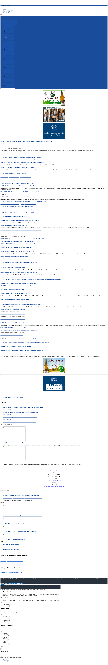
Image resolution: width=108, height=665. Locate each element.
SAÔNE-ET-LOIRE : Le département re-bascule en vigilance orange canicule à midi (18, 283)
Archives (5, 659)
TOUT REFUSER (20, 583)
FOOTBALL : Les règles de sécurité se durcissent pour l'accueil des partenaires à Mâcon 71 (22, 498)
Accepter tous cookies (5, 657)
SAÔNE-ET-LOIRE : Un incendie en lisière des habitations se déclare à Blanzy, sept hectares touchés (21, 180)
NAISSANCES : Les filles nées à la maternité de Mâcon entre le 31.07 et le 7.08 (19, 422)
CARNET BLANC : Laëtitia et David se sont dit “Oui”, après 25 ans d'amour (19, 531)
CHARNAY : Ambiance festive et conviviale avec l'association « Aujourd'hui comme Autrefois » (20, 230)
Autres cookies (39, 589)
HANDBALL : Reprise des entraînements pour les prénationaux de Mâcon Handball (21, 495)
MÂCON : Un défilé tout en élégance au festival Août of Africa (13, 225)
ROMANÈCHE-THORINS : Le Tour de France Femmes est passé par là (15, 293)
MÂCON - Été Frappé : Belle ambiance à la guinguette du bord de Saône (15, 177)
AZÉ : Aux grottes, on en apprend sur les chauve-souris (12, 289)
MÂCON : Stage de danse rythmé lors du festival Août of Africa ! (14, 216)
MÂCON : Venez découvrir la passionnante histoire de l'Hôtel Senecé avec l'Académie (18, 262)
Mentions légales (6, 661)
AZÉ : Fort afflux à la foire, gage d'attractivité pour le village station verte (16, 353)
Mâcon (4, 7)
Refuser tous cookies (14, 657)
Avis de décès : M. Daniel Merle (11, 544)
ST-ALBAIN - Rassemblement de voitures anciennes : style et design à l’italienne (17, 285)
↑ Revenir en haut (4, 663)
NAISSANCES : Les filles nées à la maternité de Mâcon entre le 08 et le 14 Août (23, 407)
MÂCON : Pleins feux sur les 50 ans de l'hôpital (13, 397)
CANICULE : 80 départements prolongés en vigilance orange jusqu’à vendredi (17, 241)
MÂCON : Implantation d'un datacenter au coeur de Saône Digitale (17, 461)
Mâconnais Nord (6, 11)
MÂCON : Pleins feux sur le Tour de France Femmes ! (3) (12, 314)
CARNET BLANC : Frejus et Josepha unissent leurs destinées (16, 523)
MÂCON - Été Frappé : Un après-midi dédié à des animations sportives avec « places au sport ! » (20, 157)
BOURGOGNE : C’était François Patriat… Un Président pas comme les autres (17, 183)
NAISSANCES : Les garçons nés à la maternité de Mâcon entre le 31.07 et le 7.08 (20, 417)
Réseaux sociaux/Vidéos (30, 589)
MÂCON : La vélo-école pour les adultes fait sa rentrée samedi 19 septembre (16, 206)
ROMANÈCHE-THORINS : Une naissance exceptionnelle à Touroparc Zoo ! (16, 247)
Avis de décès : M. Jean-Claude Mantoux (11, 549)
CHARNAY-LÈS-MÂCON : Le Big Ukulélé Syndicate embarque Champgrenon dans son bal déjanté (22, 162)
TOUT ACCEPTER (11, 583)
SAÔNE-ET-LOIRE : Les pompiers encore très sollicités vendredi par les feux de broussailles (20, 220)
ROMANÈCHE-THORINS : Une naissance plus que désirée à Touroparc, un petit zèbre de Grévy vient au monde (24, 191)
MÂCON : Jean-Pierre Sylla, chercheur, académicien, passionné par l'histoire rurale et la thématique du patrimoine (24, 342)
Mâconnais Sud (6, 12)
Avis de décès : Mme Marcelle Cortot (11, 546)
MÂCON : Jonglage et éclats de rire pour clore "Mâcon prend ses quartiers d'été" (17, 251)
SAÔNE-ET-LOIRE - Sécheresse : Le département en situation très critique (16, 209)
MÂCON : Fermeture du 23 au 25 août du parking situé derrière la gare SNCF (17, 212)
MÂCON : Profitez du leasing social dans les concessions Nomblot (14, 256)
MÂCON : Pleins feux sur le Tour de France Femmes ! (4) (12, 309)
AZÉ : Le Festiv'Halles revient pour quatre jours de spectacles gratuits (15, 196)
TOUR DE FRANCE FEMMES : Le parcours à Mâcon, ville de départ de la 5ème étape (19, 330)
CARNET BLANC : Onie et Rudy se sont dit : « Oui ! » (15, 539)
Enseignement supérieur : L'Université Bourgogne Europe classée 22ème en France (18, 204)
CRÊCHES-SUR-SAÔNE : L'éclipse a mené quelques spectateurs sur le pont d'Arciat (18, 243)
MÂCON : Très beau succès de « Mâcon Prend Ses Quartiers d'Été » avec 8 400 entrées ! (19, 272)
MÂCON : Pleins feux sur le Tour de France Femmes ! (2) (12, 319)
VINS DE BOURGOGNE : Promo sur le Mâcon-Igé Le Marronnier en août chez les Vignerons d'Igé (21, 350)
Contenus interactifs (21, 589)
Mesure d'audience (13, 589)
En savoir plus (71, 579)
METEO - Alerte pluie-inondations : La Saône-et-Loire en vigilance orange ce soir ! (27, 141)
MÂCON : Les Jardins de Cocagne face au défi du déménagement (17, 442)
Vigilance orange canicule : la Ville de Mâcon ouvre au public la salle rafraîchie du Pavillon (19, 259)
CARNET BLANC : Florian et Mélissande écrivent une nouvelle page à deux (22, 516)
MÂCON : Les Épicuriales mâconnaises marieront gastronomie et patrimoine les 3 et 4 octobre (20, 185)
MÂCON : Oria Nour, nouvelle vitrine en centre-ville (11, 335)
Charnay (4, 9)
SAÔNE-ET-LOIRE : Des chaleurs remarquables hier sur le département (16, 233)
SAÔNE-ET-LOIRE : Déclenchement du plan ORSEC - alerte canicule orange (17, 277)
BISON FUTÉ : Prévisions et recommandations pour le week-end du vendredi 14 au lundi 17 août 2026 (22, 238)
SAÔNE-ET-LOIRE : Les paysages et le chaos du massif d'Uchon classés (15, 346)
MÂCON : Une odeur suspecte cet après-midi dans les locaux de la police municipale (18, 338)
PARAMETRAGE (4, 583)
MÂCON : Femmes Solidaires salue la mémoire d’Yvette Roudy (13, 173)
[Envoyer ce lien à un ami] (5, 144)
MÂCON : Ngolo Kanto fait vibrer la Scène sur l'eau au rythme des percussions (17, 167)
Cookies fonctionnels (5, 589)
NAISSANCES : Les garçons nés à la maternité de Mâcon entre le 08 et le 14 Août (20, 412)
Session (44, 589)
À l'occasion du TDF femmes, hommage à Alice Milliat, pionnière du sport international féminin (20, 304)
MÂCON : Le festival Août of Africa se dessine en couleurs (12, 267)
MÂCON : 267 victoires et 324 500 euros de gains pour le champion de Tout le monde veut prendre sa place (23, 201)
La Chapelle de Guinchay (8, 10)
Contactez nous (6, 660)
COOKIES (3, 584)
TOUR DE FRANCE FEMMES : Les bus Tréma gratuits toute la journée (16, 327)
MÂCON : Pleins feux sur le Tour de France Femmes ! (12, 322)
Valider (20, 657)
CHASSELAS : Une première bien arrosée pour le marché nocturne (14, 299)
